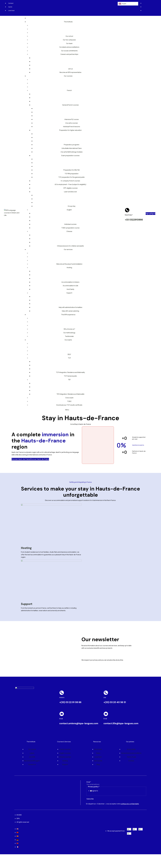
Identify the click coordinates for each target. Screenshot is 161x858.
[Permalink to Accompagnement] (51, 580)
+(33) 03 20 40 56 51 (115, 702)
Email (89, 782)
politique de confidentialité (130, 804)
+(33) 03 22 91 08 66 (70, 702)
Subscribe (90, 799)
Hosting (26, 548)
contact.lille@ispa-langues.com (121, 723)
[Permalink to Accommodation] (51, 524)
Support (26, 604)
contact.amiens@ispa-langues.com (78, 723)
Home (72, 424)
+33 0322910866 (134, 219)
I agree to (94, 791)
